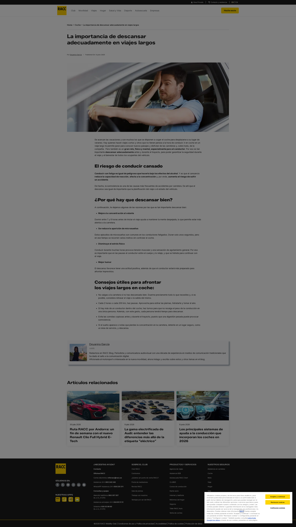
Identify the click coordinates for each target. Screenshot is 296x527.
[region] (248, 507)
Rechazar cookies (278, 502)
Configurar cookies (277, 508)
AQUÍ (242, 511)
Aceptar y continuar (277, 497)
